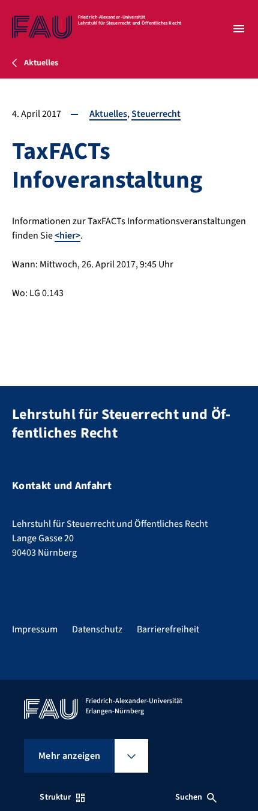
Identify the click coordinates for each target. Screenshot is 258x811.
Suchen (189, 797)
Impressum (35, 629)
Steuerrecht (156, 113)
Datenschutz (97, 629)
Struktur (55, 797)
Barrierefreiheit (168, 629)
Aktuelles (108, 113)
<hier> (67, 235)
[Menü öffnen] (239, 29)
